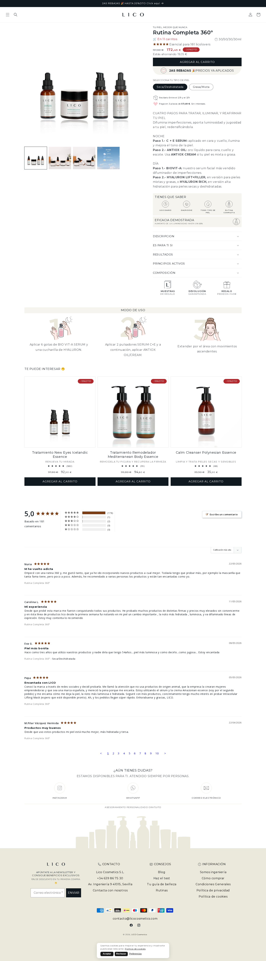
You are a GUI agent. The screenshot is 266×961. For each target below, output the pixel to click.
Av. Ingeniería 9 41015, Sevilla (110, 884)
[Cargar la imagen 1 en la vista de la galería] (35, 158)
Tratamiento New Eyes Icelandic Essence (60, 455)
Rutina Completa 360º (37, 583)
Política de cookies (213, 896)
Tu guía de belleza (161, 884)
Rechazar (121, 954)
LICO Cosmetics (139, 934)
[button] (8, 15)
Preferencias (135, 954)
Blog (161, 872)
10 (157, 753)
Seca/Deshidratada (170, 87)
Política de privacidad (213, 890)
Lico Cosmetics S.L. (110, 872)
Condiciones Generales (213, 884)
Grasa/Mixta (201, 87)
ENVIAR (73, 892)
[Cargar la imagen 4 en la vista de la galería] (84, 158)
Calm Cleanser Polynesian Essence (206, 453)
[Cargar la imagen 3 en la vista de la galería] (60, 158)
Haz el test (161, 878)
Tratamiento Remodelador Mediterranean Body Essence (133, 455)
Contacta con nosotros (110, 890)
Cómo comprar (213, 878)
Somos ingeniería (213, 872)
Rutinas (162, 890)
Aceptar (107, 954)
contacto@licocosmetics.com (135, 918)
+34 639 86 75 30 (110, 878)
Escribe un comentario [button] (224, 514)
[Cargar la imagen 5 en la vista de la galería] (108, 158)
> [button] (165, 753)
